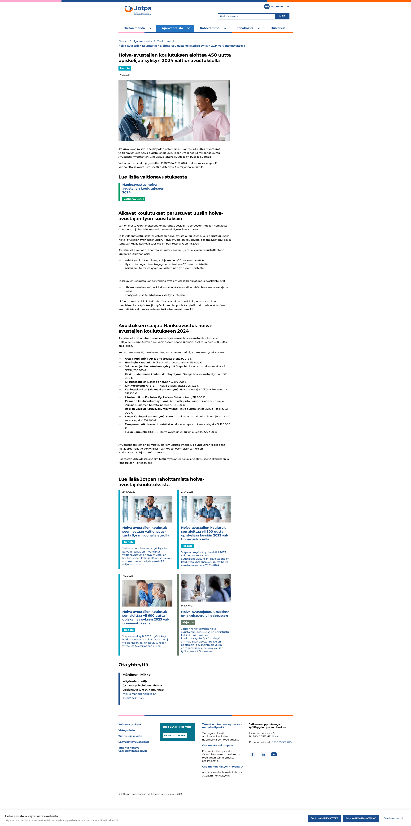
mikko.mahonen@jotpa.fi (139, 693)
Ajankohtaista (172, 28)
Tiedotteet (164, 41)
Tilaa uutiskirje (175, 735)
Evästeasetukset (129, 724)
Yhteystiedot (127, 730)
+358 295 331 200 (281, 742)
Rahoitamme (209, 28)
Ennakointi (244, 28)
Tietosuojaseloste (130, 736)
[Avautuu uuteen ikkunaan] (252, 754)
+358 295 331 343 (133, 698)
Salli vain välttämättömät (361, 818)
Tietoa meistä (134, 28)
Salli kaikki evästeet (324, 818)
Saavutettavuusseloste (133, 741)
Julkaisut (278, 28)
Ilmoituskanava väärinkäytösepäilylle (133, 749)
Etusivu (123, 41)
